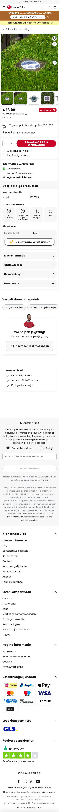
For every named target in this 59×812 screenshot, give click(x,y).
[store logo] (18, 7)
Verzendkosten (11, 571)
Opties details (13, 265)
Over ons (7, 598)
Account (7, 576)
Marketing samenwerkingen (19, 614)
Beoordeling (12, 274)
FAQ (4, 545)
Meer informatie (14, 255)
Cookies (7, 661)
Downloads (11, 283)
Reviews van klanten (18, 740)
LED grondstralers (14, 307)
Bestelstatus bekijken (15, 551)
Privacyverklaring (12, 667)
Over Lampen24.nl (16, 592)
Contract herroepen (15, 540)
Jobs (5, 609)
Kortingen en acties (14, 619)
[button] (7, 98)
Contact (7, 561)
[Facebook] (20, 781)
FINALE (27, 17)
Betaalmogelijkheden (15, 566)
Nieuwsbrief (9, 603)
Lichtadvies (22, 629)
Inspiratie (7, 629)
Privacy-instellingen (17, 787)
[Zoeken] (50, 7)
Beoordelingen (11, 624)
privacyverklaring (29, 520)
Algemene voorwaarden (16, 656)
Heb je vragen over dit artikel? (32, 241)
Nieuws (6, 635)
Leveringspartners (16, 721)
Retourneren (10, 556)
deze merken (42, 480)
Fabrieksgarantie (12, 582)
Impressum (9, 651)
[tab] (29, 558)
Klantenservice (14, 534)
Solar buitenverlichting (17, 29)
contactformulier (15, 517)
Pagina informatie (16, 645)
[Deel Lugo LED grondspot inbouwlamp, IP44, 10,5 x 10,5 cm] (54, 44)
